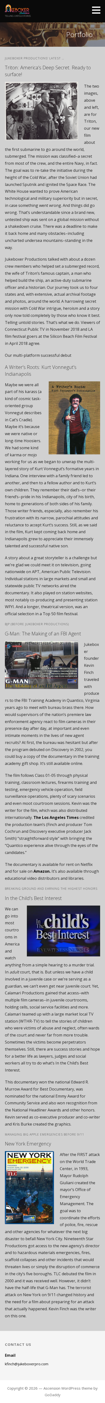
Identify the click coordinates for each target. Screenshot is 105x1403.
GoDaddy (53, 1394)
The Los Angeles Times (56, 817)
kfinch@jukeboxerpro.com (26, 1363)
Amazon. (42, 871)
